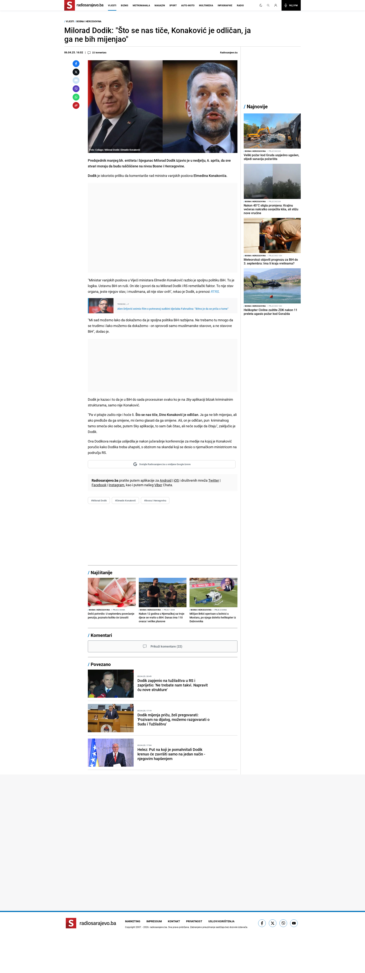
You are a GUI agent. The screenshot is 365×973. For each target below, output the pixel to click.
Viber (158, 485)
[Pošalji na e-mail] (76, 80)
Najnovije (257, 106)
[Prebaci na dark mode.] (260, 5)
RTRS (214, 291)
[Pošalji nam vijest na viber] (283, 923)
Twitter (213, 480)
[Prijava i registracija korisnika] (277, 5)
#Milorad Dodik (99, 500)
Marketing (132, 921)
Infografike (225, 5)
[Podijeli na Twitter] (76, 72)
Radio (240, 5)
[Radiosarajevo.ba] (91, 923)
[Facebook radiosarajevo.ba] (262, 923)
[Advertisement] (162, 228)
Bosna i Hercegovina (88, 21)
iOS (176, 480)
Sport (173, 5)
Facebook (99, 485)
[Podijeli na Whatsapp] (76, 97)
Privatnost (194, 921)
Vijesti (112, 5)
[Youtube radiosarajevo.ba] (294, 923)
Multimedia (206, 5)
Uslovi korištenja (221, 921)
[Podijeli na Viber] (76, 88)
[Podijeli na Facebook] (76, 63)
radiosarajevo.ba (158, 927)
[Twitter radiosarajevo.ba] (272, 923)
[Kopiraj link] (76, 105)
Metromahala (141, 5)
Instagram (116, 485)
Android (165, 480)
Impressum (154, 921)
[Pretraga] (268, 5)
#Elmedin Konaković (125, 500)
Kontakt (174, 921)
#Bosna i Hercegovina (155, 500)
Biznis (124, 5)
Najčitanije (101, 572)
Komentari (101, 635)
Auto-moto (187, 5)
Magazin (160, 5)
